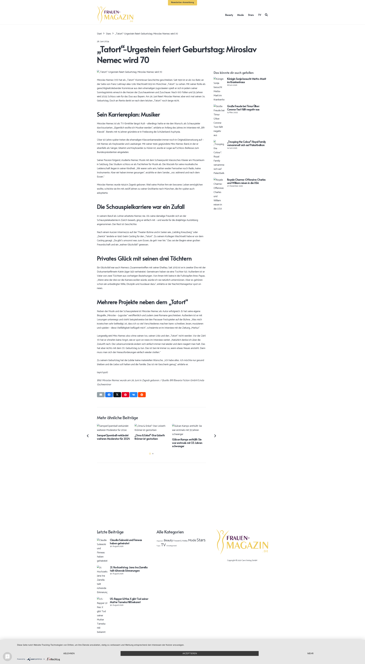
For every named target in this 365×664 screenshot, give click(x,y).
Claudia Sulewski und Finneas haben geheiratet (126, 541)
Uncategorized (171, 545)
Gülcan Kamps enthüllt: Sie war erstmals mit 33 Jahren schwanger (187, 443)
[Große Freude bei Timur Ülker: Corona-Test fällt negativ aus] (219, 106)
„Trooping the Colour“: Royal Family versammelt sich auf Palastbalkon (246, 143)
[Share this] (109, 394)
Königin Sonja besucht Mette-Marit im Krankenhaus (246, 80)
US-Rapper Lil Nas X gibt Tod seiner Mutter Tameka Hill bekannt (129, 600)
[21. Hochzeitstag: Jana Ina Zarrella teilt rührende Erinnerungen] (102, 567)
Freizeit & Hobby (180, 541)
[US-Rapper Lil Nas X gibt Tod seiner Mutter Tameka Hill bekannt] (102, 599)
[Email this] (101, 394)
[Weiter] (214, 435)
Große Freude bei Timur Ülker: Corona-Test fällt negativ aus (243, 107)
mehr (310, 653)
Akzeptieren (189, 653)
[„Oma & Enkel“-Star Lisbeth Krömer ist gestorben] (151, 426)
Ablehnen (69, 653)
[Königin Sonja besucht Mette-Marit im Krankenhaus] (219, 79)
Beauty (168, 540)
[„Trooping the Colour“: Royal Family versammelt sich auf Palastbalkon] (219, 142)
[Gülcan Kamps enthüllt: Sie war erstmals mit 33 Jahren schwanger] (189, 426)
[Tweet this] (117, 394)
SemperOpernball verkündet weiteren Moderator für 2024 (113, 436)
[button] (266, 14)
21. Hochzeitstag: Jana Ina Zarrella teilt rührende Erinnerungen (128, 568)
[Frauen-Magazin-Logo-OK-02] (115, 15)
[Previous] (88, 435)
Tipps (158, 546)
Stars (201, 540)
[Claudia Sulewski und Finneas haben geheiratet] (102, 540)
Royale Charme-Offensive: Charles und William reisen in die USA (246, 181)
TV (163, 545)
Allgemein (160, 541)
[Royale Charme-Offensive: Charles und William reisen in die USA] (219, 180)
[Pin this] (125, 394)
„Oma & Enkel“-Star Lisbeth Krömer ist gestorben (150, 436)
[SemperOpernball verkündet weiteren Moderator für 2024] (114, 426)
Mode (192, 540)
